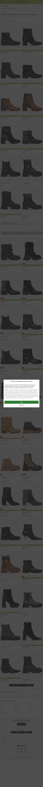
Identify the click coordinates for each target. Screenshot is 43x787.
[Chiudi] (37, 381)
